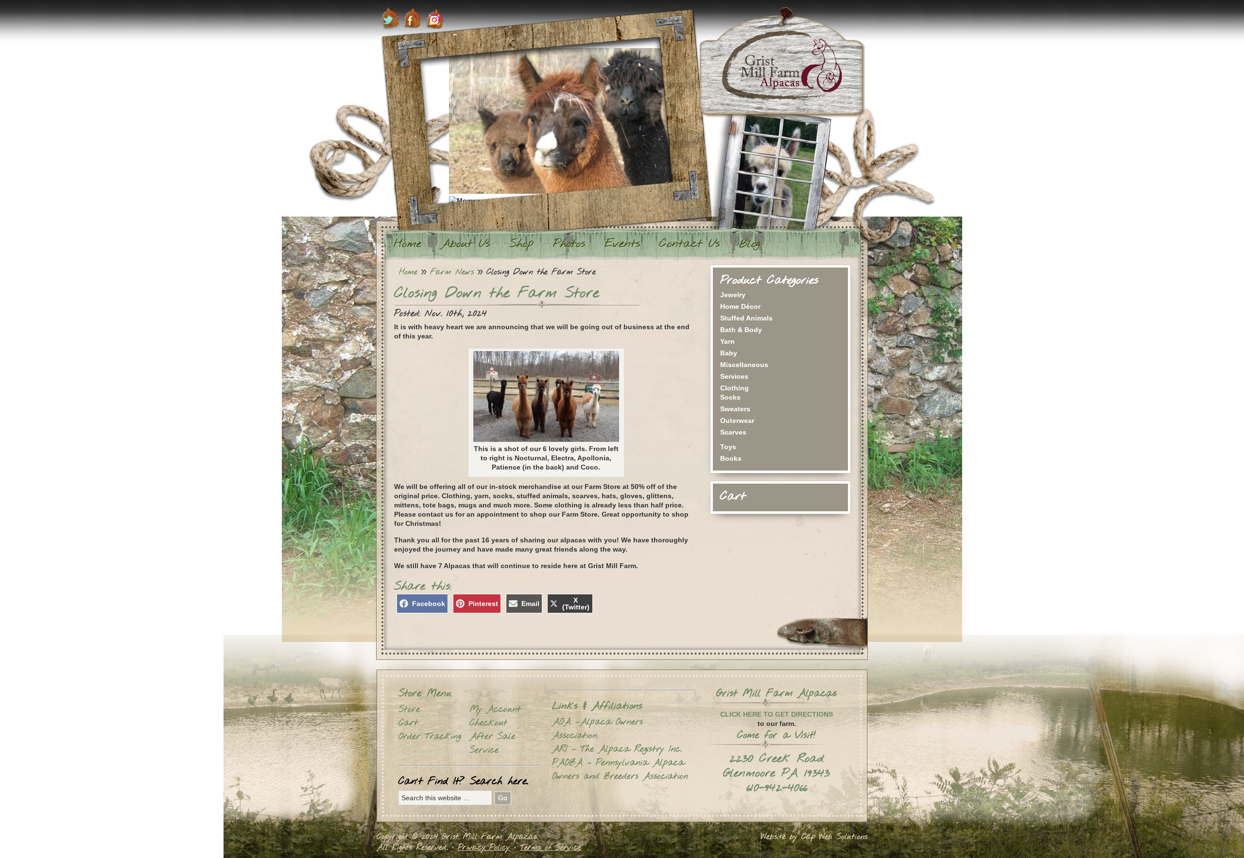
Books (731, 458)
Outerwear (737, 420)
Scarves (733, 432)
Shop (521, 244)
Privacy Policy (484, 847)
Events (622, 244)
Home (407, 244)
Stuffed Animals (746, 318)
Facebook (412, 18)
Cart (408, 723)
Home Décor (740, 306)
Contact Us (689, 244)
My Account (495, 709)
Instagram (435, 18)
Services (734, 376)
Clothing (734, 388)
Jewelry (732, 295)
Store (409, 709)
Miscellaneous (744, 365)
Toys (728, 447)
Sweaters (735, 409)
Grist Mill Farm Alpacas (782, 62)
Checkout (488, 723)
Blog (749, 244)
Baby (728, 353)
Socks (730, 397)
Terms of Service (550, 847)
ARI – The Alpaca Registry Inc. (617, 749)
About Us (465, 244)
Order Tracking (429, 736)
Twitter (389, 18)
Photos (569, 244)
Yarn (727, 341)
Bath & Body (741, 330)
